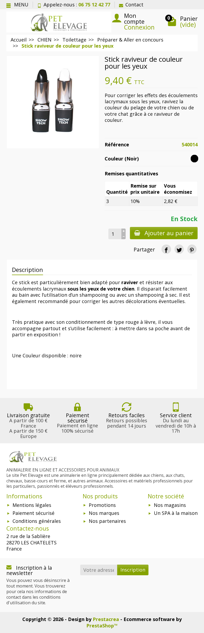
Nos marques (104, 513)
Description (27, 270)
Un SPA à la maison (176, 513)
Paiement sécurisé (33, 513)
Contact (134, 4)
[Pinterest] (192, 249)
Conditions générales (36, 521)
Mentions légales (31, 505)
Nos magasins (170, 505)
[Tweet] (179, 249)
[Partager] (166, 249)
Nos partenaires (107, 521)
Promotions (102, 505)
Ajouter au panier (168, 233)
